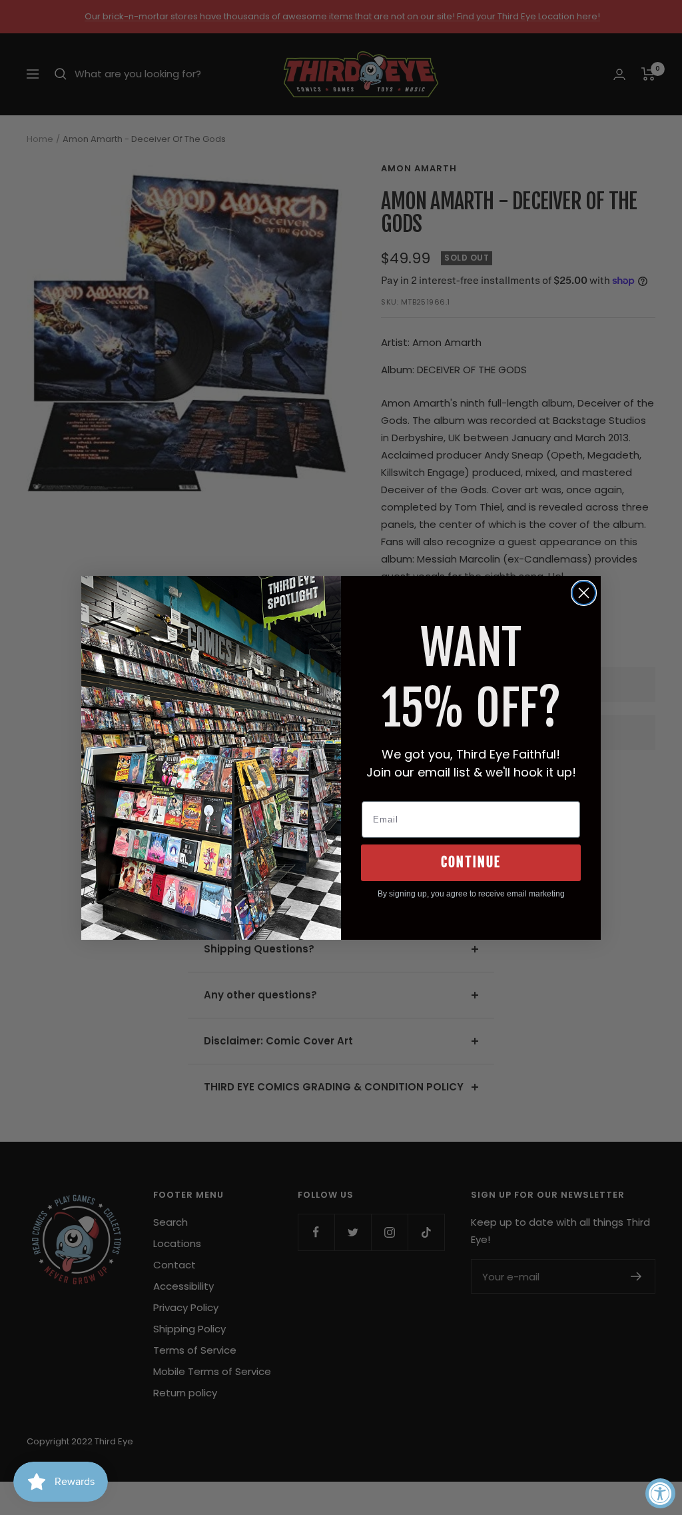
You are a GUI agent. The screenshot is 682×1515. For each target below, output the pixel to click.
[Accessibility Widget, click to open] (660, 1493)
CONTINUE (471, 862)
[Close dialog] (583, 593)
